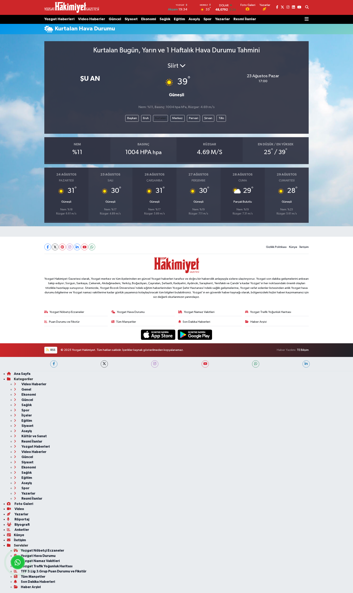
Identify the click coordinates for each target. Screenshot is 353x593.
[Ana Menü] (307, 19)
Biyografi (22, 524)
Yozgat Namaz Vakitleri (199, 312)
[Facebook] (47, 247)
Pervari (193, 118)
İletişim (304, 246)
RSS (52, 349)
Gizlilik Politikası (276, 246)
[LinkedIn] (77, 247)
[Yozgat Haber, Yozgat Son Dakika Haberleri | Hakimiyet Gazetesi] (71, 7)
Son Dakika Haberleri (196, 321)
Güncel (115, 19)
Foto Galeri (23, 504)
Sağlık (165, 19)
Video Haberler (91, 19)
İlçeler (26, 415)
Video (19, 509)
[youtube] (205, 364)
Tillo (221, 118)
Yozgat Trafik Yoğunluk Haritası (270, 312)
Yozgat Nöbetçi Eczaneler (66, 312)
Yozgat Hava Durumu (131, 312)
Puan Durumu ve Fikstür (64, 321)
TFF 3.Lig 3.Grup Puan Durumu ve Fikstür (53, 571)
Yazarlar (222, 19)
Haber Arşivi (258, 321)
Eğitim (179, 19)
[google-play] (195, 334)
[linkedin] (306, 364)
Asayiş (194, 19)
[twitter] (104, 364)
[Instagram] (69, 247)
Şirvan (208, 118)
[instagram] (154, 364)
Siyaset (131, 19)
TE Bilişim (303, 349)
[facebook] (53, 364)
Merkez (177, 118)
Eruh (146, 118)
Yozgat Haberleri (59, 19)
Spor (207, 19)
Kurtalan (160, 118)
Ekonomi (148, 19)
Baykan (132, 118)
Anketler (21, 529)
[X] (55, 247)
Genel (26, 389)
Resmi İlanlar (244, 19)
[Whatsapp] (91, 247)
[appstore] (158, 334)
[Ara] (307, 7)
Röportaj (21, 519)
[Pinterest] (62, 247)
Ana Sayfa (22, 373)
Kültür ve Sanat (34, 436)
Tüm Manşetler (126, 321)
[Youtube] (84, 247)
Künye (293, 246)
